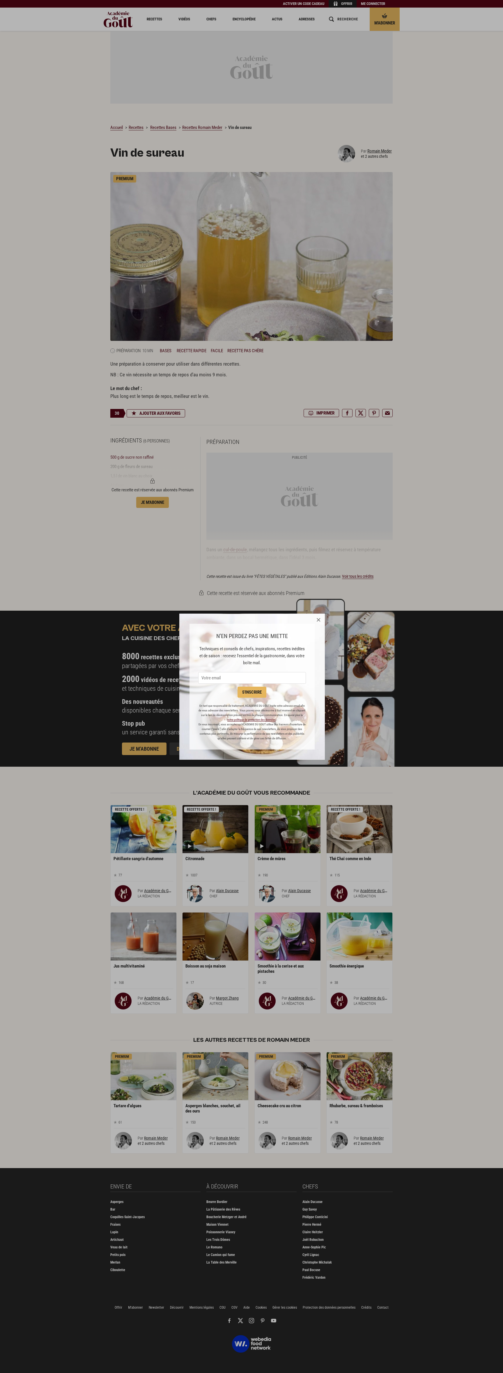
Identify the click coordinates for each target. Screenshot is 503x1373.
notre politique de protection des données (251, 719)
